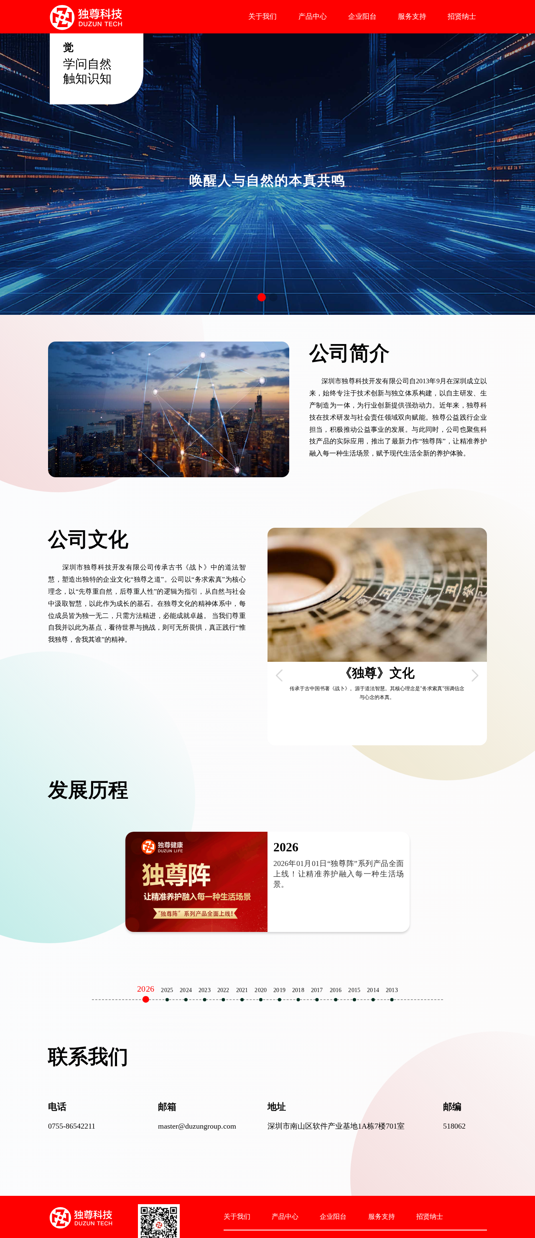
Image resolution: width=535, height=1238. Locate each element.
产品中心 (312, 16)
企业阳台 (362, 16)
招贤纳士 (462, 16)
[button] (261, 297)
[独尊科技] (85, 16)
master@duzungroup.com (197, 1126)
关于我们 (262, 16)
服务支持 (412, 16)
